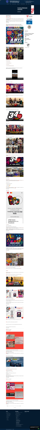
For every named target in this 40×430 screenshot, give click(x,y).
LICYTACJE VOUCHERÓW (8, 330)
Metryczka (8, 416)
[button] (0, 0)
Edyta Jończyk (8, 64)
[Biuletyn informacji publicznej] (29, 16)
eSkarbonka (8, 224)
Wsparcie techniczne (8, 413)
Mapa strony (8, 417)
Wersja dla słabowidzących (8, 429)
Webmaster (8, 412)
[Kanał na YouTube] (25, 36)
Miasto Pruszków (8, 60)
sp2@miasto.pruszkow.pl (18, 414)
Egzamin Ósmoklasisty (27, 7)
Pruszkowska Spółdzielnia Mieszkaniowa (10, 65)
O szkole (7, 418)
